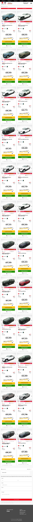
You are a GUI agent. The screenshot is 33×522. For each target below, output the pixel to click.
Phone (2, 487)
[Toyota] (3, 3)
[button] (15, 16)
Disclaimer (3, 472)
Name (2, 478)
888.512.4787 (23, 510)
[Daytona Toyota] (10, 3)
